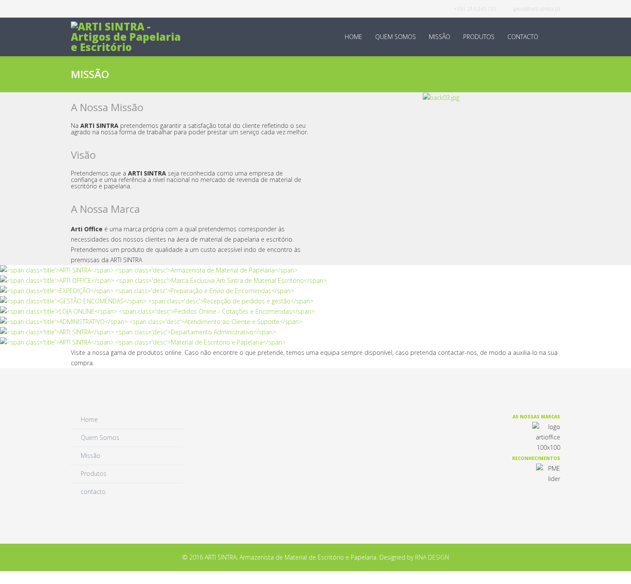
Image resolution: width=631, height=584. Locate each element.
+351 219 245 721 (475, 8)
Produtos (478, 37)
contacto (522, 37)
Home (353, 37)
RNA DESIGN (432, 557)
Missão (439, 37)
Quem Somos (395, 37)
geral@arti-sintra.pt (536, 8)
